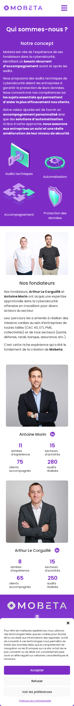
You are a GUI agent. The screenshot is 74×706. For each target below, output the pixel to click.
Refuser (37, 681)
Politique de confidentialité (35, 700)
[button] (68, 623)
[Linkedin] (37, 617)
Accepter (37, 670)
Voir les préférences (37, 692)
